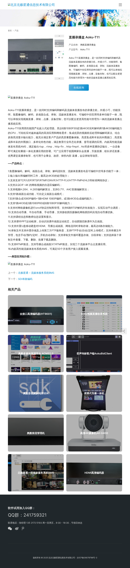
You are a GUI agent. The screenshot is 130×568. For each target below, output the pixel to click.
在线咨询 (79, 87)
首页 (10, 30)
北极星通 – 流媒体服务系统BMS (36, 272)
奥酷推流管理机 (36, 433)
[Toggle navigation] (120, 5)
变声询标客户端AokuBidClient (94, 353)
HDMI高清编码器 (94, 472)
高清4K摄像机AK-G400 (94, 433)
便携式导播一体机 (94, 393)
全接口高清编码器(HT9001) (36, 313)
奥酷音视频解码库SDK (36, 393)
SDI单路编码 (25, 279)
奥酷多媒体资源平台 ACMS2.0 (35, 353)
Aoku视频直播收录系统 (94, 313)
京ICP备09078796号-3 (87, 557)
